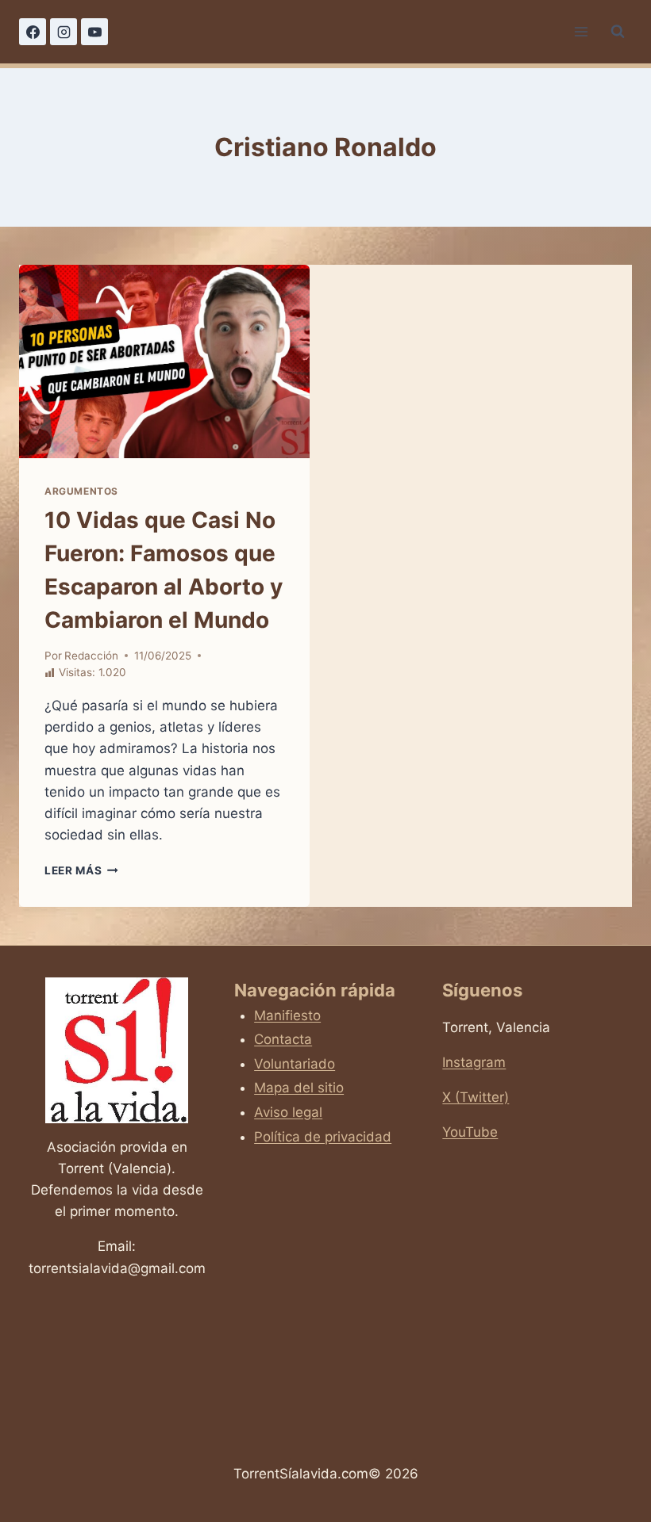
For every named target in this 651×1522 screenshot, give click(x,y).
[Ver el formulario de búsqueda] (617, 31)
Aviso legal (288, 1112)
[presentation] (164, 361)
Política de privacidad (322, 1137)
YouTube (470, 1132)
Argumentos (81, 491)
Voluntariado (294, 1064)
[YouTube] (94, 31)
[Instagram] (63, 31)
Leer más (81, 870)
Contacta (283, 1039)
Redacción (91, 655)
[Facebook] (32, 31)
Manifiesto (287, 1015)
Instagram (474, 1062)
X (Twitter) (475, 1097)
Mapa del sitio (299, 1088)
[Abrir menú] (580, 31)
